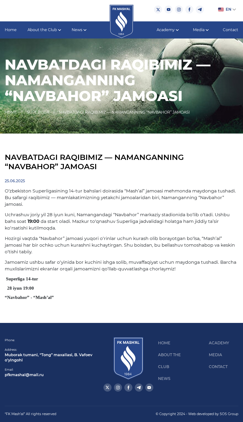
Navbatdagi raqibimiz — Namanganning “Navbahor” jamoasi (124, 112)
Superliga (38, 112)
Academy (219, 343)
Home (11, 30)
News (164, 378)
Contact (230, 30)
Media (215, 355)
